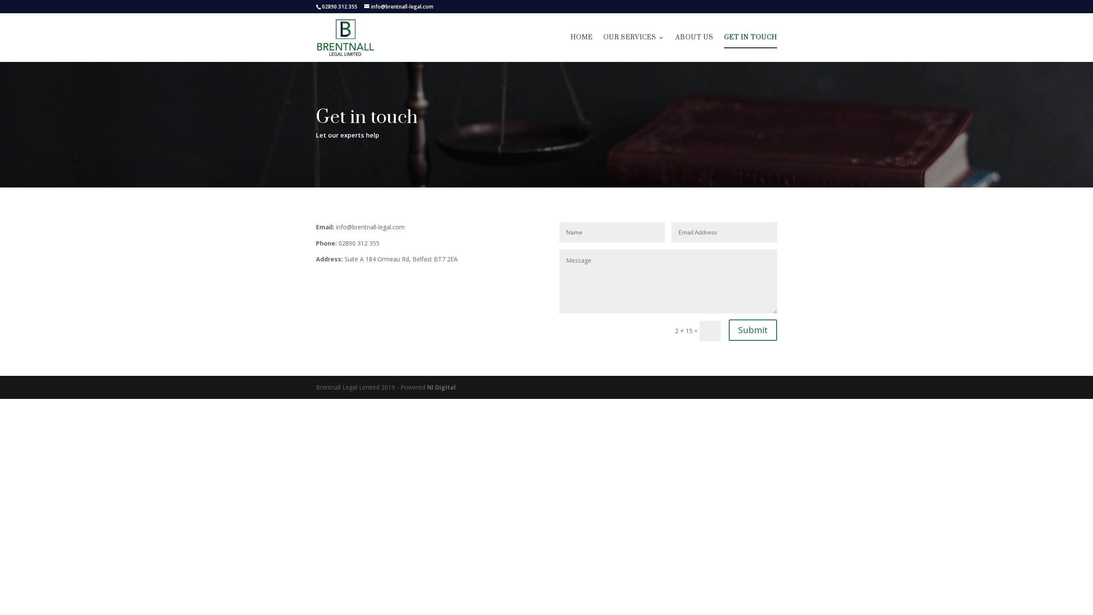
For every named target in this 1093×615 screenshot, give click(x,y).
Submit (753, 330)
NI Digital (441, 387)
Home (581, 38)
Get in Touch (750, 38)
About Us (694, 38)
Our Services (629, 38)
